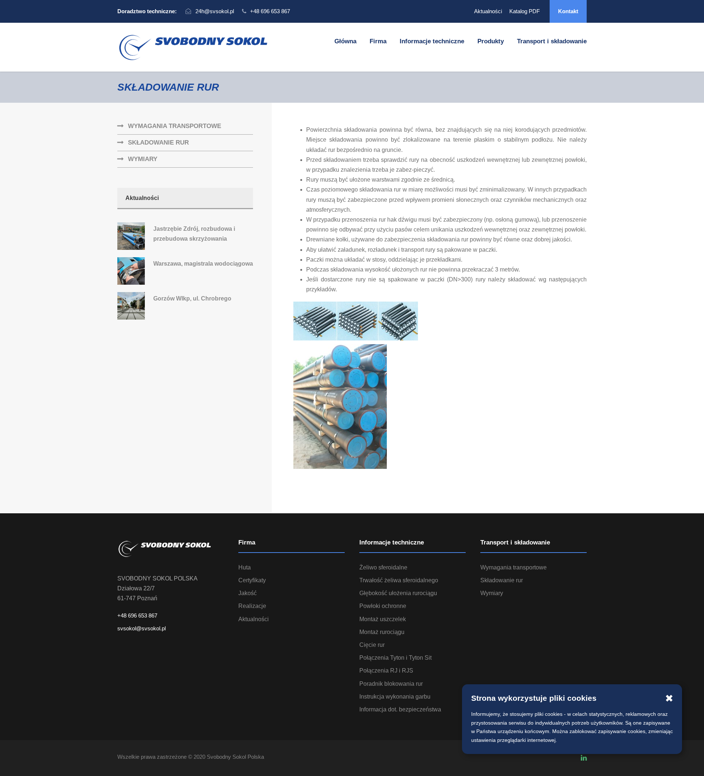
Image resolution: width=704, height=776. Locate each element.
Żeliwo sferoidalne (383, 567)
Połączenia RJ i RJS (386, 670)
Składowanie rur (158, 142)
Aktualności (488, 11)
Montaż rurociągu (381, 632)
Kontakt (568, 11)
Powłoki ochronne (382, 606)
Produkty (490, 41)
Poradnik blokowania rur (391, 684)
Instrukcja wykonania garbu (394, 696)
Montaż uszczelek (382, 619)
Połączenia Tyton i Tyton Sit (395, 658)
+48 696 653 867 (270, 11)
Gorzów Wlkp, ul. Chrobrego (192, 298)
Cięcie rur (372, 645)
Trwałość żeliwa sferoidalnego (398, 580)
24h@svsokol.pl (214, 11)
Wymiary (142, 159)
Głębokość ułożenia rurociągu (398, 593)
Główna (345, 41)
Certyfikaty (252, 580)
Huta (244, 567)
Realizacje (252, 606)
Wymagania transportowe (174, 126)
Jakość (247, 593)
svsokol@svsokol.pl (141, 628)
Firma (378, 41)
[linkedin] (584, 758)
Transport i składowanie (552, 41)
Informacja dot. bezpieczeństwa (400, 709)
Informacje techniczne (432, 41)
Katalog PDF (524, 11)
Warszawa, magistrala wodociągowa (203, 264)
